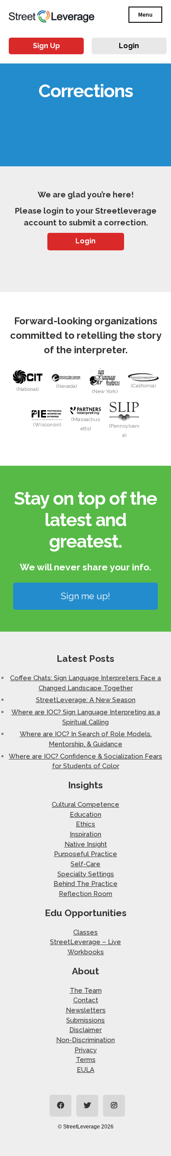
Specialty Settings (85, 874)
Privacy (86, 1050)
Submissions (85, 1020)
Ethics (85, 824)
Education (85, 815)
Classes (85, 932)
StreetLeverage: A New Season (85, 700)
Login (85, 241)
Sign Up (46, 46)
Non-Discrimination (85, 1040)
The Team (86, 990)
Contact (85, 1000)
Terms (86, 1060)
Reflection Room (85, 894)
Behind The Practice (85, 884)
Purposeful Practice (85, 854)
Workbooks (86, 952)
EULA (85, 1070)
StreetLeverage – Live (85, 942)
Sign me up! (85, 596)
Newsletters (86, 1010)
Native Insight (85, 844)
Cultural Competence (85, 804)
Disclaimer (85, 1030)
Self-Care (85, 864)
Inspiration (85, 834)
